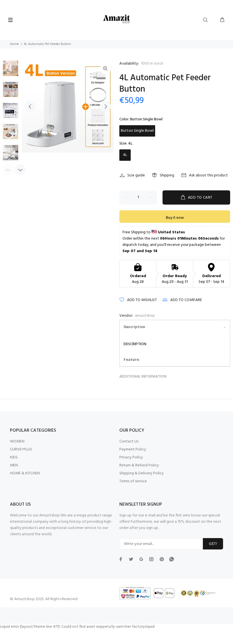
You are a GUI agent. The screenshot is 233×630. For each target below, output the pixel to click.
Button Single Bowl (137, 130)
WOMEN (17, 441)
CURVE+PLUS (21, 449)
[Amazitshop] (117, 19)
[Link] (105, 68)
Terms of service (133, 481)
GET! (213, 544)
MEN (14, 465)
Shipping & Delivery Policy (141, 473)
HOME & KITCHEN (25, 473)
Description (134, 327)
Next (105, 106)
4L (125, 155)
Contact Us (128, 441)
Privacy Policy (131, 457)
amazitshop (145, 315)
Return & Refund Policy (139, 465)
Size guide (136, 175)
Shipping (167, 175)
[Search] (207, 20)
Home (14, 44)
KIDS (14, 457)
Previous (30, 106)
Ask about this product (208, 175)
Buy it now (175, 218)
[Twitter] (120, 559)
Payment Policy (132, 449)
